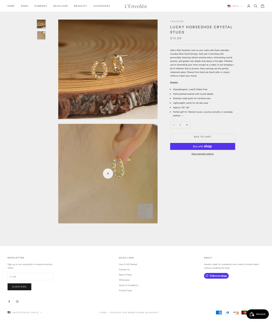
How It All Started (128, 264)
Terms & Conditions (128, 285)
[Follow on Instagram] (17, 301)
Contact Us (124, 269)
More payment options (203, 153)
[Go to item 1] (41, 24)
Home (11, 6)
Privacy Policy (125, 290)
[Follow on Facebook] (9, 301)
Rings (24, 6)
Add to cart (203, 136)
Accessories (101, 6)
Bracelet (80, 6)
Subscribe (19, 286)
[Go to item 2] (41, 35)
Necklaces (60, 6)
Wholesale (124, 279)
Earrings (41, 6)
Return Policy (125, 274)
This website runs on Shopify (140, 312)
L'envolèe (177, 21)
